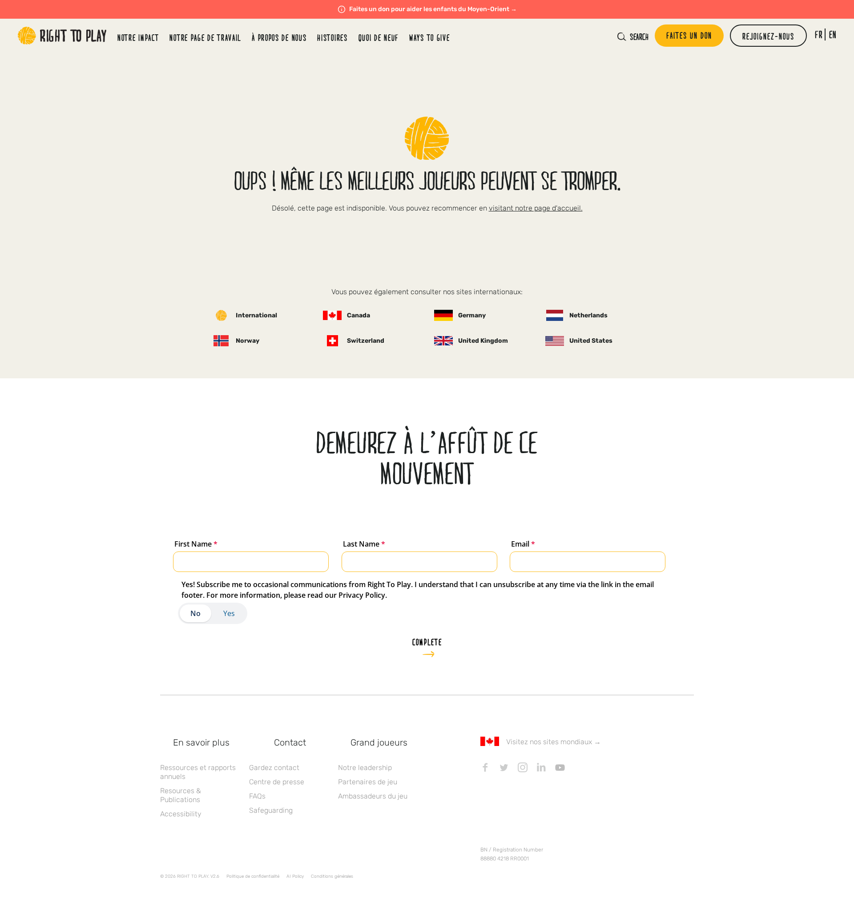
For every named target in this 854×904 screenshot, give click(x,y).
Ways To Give (429, 37)
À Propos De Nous (279, 37)
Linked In (541, 767)
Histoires (332, 37)
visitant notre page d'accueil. (536, 208)
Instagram (523, 767)
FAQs (257, 796)
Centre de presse (276, 782)
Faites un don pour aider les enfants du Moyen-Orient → (433, 9)
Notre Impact (138, 37)
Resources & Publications (180, 795)
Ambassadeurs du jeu (372, 796)
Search (639, 36)
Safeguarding (271, 810)
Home (62, 36)
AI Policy (295, 876)
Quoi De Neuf (379, 37)
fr (818, 34)
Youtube (560, 767)
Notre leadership (365, 767)
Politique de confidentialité (252, 876)
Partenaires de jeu (367, 782)
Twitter (504, 767)
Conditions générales (332, 876)
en (833, 34)
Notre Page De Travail (205, 37)
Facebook (485, 767)
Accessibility (180, 814)
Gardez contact (274, 767)
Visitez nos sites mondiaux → (553, 742)
